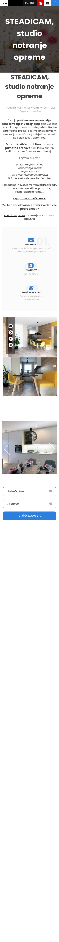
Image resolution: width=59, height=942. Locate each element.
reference (38, 198)
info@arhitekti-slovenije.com (47, 3)
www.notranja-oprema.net (31, 251)
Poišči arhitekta (29, 516)
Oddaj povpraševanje (40, 3)
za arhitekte (30, 3)
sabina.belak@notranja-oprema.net (31, 248)
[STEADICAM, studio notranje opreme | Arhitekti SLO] (4, 3)
